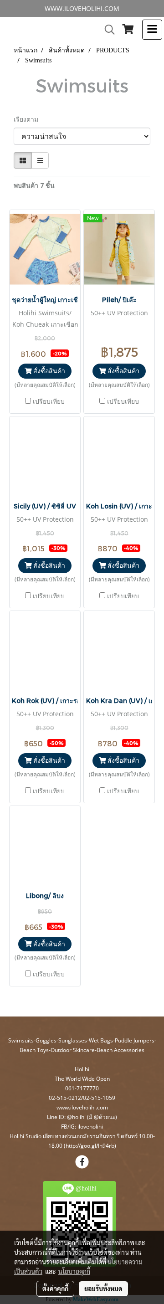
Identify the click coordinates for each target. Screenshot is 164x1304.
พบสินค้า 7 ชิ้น (34, 185)
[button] (106, 30)
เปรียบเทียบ (49, 401)
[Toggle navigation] (152, 30)
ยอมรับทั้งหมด (103, 1288)
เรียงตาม (29, 119)
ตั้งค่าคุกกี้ (55, 1288)
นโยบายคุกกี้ (74, 1271)
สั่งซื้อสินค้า (48, 370)
